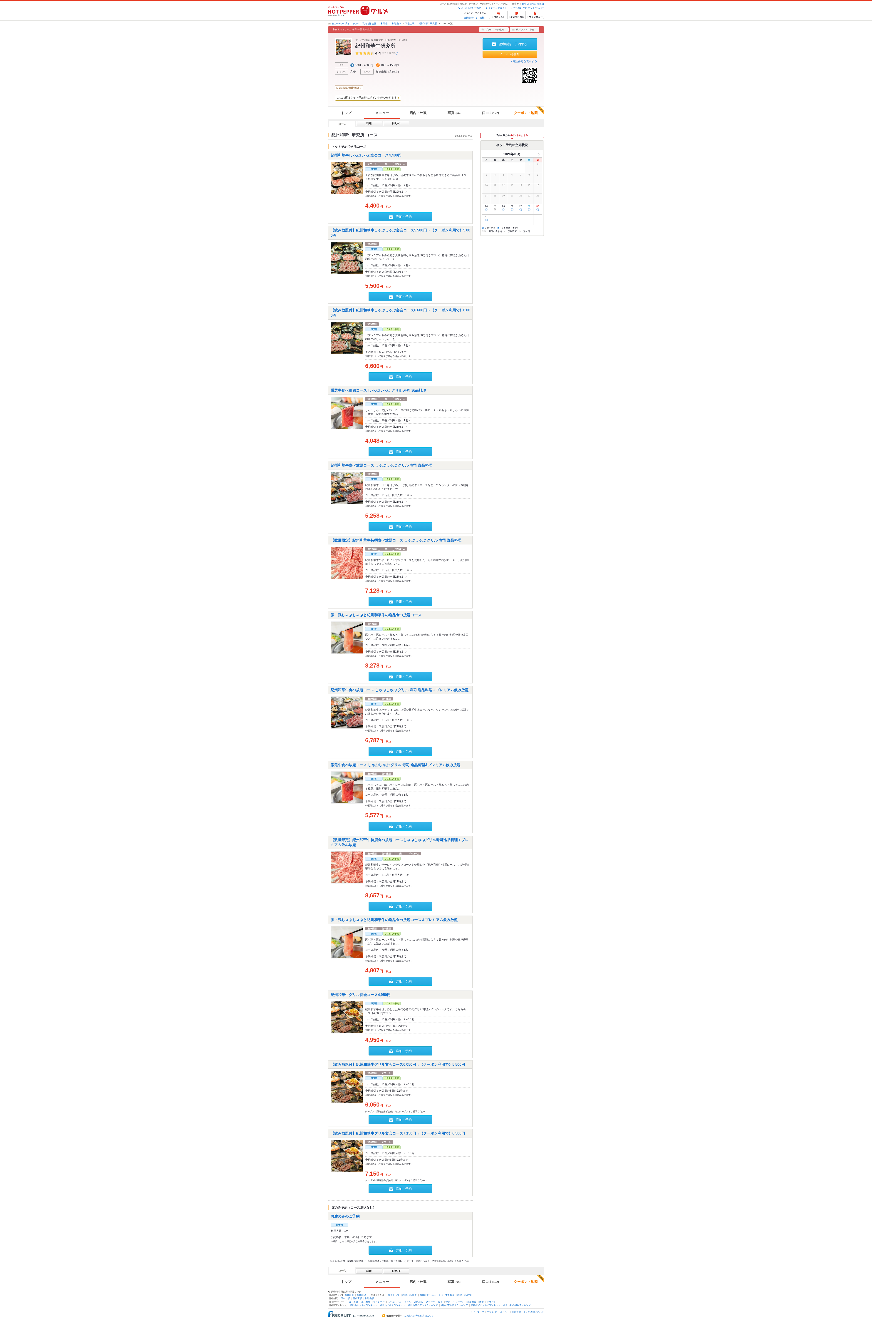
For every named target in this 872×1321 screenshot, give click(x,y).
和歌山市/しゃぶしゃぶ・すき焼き (437, 1295)
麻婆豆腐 (471, 1302)
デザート (491, 1302)
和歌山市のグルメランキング (423, 1305)
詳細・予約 (404, 217)
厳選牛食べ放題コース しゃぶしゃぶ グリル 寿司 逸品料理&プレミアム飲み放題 (396, 765)
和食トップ (393, 1295)
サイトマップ (477, 1312)
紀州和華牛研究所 (428, 23)
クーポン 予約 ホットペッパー (528, 8)
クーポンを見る (509, 54)
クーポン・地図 (526, 113)
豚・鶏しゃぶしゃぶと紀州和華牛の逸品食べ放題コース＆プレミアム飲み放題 (394, 920)
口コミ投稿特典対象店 (347, 88)
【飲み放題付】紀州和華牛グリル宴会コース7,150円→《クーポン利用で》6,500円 (398, 1133)
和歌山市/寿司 (464, 1295)
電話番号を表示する (525, 61)
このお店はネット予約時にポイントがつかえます (367, 97)
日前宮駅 (357, 1298)
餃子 (440, 1302)
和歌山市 (396, 23)
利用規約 (516, 1312)
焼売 (448, 1302)
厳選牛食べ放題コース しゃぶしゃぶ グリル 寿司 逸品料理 (378, 390)
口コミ (490, 113)
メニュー (382, 113)
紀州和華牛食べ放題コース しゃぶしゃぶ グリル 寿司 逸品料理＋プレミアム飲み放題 (400, 690)
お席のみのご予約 (345, 1216)
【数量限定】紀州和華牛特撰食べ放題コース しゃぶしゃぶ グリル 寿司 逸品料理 (396, 540)
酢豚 (481, 1302)
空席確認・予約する (513, 44)
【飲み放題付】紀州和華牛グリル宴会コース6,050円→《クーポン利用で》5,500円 (398, 1064)
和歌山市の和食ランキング (454, 1305)
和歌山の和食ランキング (392, 1305)
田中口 (525, 3)
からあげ (353, 1302)
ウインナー (379, 1302)
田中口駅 (345, 1298)
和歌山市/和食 (409, 1295)
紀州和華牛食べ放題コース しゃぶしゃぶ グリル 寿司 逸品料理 (381, 465)
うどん (407, 1302)
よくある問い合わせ (471, 8)
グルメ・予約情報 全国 (365, 23)
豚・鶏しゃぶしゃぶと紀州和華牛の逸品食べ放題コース (376, 615)
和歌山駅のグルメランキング (485, 1305)
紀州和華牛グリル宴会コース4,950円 (361, 995)
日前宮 (533, 3)
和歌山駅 (409, 23)
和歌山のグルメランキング (363, 1305)
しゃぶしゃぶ (394, 1302)
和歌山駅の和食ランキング (516, 1305)
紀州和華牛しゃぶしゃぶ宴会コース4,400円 (366, 155)
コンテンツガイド (497, 8)
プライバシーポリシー (498, 1312)
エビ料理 (365, 1302)
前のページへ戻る (341, 23)
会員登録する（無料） (475, 17)
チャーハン (458, 1302)
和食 (353, 71)
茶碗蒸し (418, 1302)
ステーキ (430, 1302)
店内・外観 (418, 113)
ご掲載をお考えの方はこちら (419, 1316)
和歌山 (540, 3)
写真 (454, 113)
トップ (346, 113)
